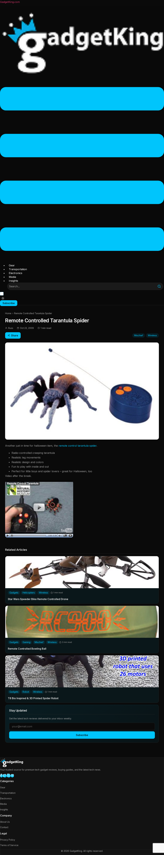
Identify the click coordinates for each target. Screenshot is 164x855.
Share (14, 335)
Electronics (15, 273)
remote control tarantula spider (78, 445)
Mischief (138, 335)
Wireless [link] (43, 592)
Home (8, 313)
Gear (12, 265)
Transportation (18, 269)
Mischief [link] (39, 642)
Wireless (152, 335)
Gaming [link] (26, 642)
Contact (4, 827)
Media (12, 276)
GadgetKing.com (10, 2)
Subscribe (82, 735)
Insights (13, 280)
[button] (82, 169)
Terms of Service (9, 845)
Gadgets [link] (13, 592)
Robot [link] (26, 691)
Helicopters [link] (29, 592)
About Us (5, 821)
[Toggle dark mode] (3, 298)
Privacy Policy (7, 839)
